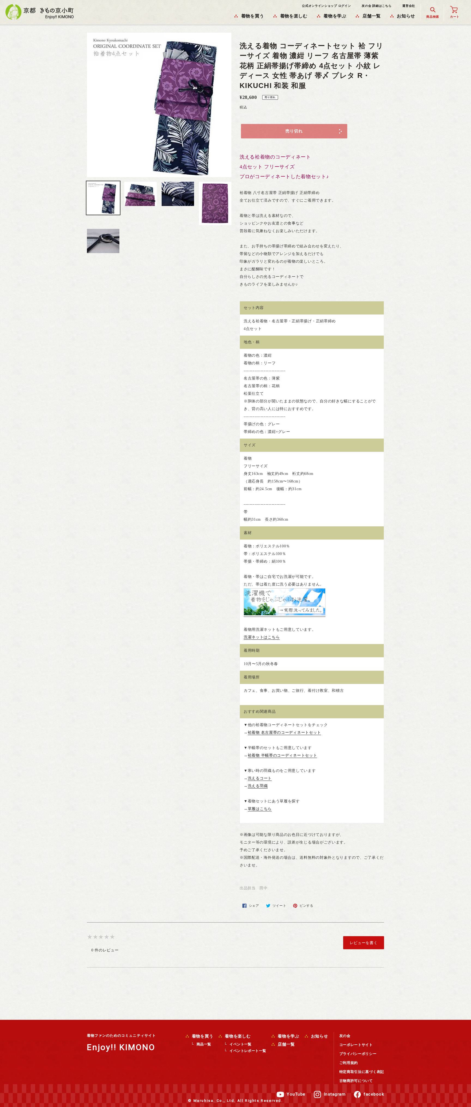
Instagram (335, 1094)
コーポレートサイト (356, 1045)
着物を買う (202, 1036)
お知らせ (319, 1036)
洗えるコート (260, 778)
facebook (374, 1094)
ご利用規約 (348, 1063)
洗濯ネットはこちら (262, 637)
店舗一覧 (285, 1044)
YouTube (296, 1094)
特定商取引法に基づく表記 (361, 1072)
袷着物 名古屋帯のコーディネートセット (284, 732)
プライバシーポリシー (358, 1054)
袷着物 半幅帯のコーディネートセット (282, 755)
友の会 (345, 1036)
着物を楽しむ (237, 1036)
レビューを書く (364, 943)
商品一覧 (204, 1044)
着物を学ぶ (287, 1036)
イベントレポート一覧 (248, 1051)
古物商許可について (356, 1081)
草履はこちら (260, 809)
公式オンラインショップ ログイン (326, 5)
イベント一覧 (240, 1044)
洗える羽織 (258, 786)
